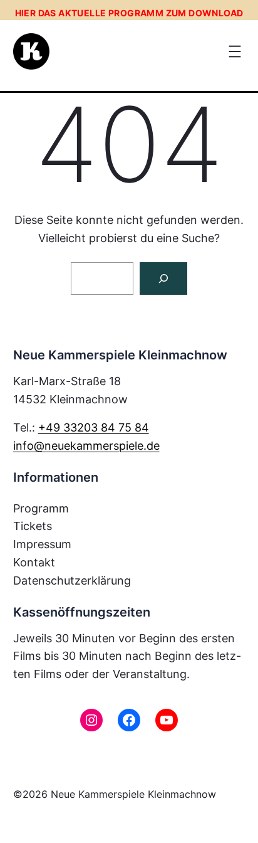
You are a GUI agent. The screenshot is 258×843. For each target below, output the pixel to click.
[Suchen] (163, 278)
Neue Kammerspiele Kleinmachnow (133, 794)
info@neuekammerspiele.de (86, 445)
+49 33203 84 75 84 (93, 427)
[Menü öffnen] (235, 51)
